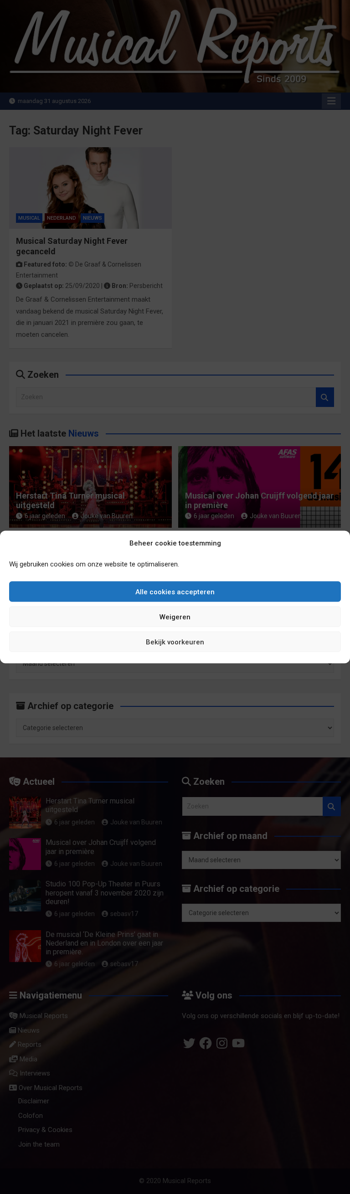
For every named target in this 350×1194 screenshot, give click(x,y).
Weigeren (175, 616)
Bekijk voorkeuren (175, 642)
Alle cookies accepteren (175, 591)
